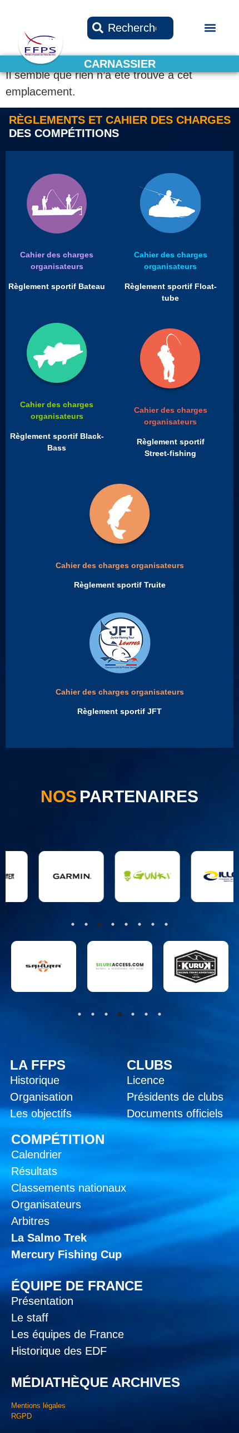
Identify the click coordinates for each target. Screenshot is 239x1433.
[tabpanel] (44, 966)
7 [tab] (159, 1014)
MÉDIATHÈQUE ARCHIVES (95, 1382)
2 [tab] (92, 1014)
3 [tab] (106, 1014)
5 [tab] (132, 1014)
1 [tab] (79, 1014)
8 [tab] (166, 924)
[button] (210, 28)
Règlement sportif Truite (120, 584)
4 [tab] (119, 1014)
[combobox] (130, 28)
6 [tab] (146, 1014)
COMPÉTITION (57, 1139)
